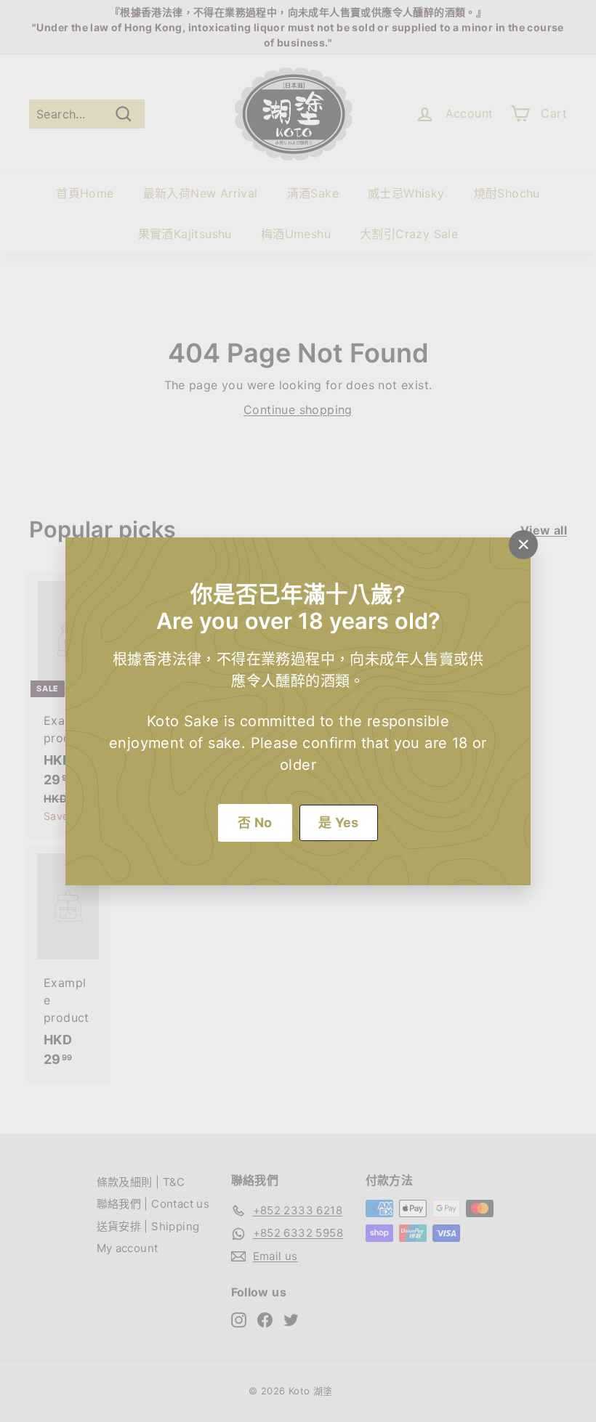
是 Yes (338, 822)
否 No (255, 822)
